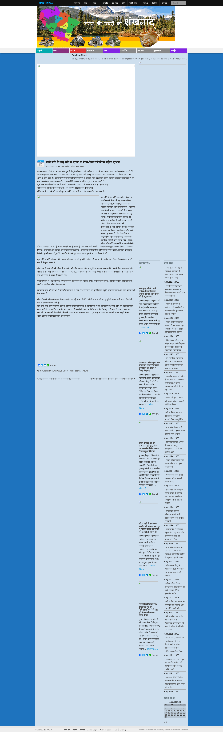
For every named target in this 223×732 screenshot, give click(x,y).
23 (184, 712)
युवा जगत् (157, 50)
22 (181, 712)
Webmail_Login (105, 730)
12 (172, 710)
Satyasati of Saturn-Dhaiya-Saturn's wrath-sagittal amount (64, 370)
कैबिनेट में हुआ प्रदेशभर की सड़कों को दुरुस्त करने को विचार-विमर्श (174, 401)
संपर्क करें (67, 730)
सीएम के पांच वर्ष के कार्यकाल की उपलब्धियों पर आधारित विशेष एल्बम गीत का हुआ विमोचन (149, 447)
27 (175, 715)
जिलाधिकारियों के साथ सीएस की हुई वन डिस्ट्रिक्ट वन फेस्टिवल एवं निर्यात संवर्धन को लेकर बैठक (148, 609)
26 (172, 715)
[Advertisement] (86, 344)
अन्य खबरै (164, 3)
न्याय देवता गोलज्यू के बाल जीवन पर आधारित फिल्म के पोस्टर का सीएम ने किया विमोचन (150, 58)
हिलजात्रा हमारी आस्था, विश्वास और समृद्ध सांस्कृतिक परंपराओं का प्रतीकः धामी (174, 446)
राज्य (85, 3)
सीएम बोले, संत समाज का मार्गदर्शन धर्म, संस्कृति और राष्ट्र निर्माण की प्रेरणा (175, 605)
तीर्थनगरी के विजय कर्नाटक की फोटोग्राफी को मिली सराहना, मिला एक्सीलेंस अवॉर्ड (175, 588)
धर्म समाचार (80, 166)
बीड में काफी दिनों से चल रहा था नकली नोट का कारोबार (59, 378)
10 (166, 710)
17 (166, 712)
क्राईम (173, 50)
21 (178, 712)
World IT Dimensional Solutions (176, 730)
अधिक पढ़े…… (147, 327)
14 (178, 710)
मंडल (94, 3)
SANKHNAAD (46, 2)
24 (166, 715)
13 (175, 710)
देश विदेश (154, 3)
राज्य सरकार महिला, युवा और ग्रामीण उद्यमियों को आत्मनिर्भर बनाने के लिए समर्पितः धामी (174, 664)
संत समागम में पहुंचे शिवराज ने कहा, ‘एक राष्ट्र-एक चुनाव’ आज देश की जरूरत (175, 570)
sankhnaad (53, 166)
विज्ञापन (75, 730)
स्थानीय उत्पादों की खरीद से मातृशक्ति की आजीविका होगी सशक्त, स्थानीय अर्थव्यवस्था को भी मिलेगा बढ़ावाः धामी (175, 383)
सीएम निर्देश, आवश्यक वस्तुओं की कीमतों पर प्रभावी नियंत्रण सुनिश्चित (174, 415)
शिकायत (82, 730)
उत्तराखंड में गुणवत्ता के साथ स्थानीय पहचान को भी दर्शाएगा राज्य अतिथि (175, 430)
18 (169, 712)
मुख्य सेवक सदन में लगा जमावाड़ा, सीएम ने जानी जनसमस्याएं (174, 478)
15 (181, 710)
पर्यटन (123, 3)
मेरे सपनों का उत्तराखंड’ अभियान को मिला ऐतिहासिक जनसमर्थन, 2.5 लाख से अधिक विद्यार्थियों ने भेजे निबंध (175, 623)
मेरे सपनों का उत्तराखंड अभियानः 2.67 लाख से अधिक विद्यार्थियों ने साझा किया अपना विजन (174, 363)
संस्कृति (105, 3)
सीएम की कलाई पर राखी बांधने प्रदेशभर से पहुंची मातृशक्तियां (174, 463)
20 (175, 712)
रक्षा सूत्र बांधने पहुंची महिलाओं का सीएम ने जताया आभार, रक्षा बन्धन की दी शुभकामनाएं (84, 58)
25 (169, 715)
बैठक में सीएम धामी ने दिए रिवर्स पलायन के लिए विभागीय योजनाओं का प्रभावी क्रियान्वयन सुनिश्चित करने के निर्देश (174, 644)
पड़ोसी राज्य (133, 3)
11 (169, 710)
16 (184, 710)
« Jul (166, 722)
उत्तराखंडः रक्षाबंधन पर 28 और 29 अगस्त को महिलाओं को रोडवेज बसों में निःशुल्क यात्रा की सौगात (174, 552)
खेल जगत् (115, 3)
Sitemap (123, 730)
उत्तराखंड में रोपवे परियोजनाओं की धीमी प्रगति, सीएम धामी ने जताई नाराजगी (174, 515)
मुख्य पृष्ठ (77, 3)
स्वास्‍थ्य (145, 3)
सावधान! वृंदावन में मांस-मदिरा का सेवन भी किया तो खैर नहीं (112, 378)
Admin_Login (92, 730)
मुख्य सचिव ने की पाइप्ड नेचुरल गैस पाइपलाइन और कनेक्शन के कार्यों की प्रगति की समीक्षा (174, 534)
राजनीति (124, 50)
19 (172, 712)
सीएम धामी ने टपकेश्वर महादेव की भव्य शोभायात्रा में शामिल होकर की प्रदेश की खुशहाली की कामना (149, 527)
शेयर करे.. (54, 366)
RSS (115, 730)
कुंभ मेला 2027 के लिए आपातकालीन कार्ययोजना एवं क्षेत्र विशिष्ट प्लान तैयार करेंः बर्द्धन (175, 682)
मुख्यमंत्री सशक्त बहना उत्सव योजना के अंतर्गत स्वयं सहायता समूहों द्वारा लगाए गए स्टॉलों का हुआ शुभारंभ (174, 496)
